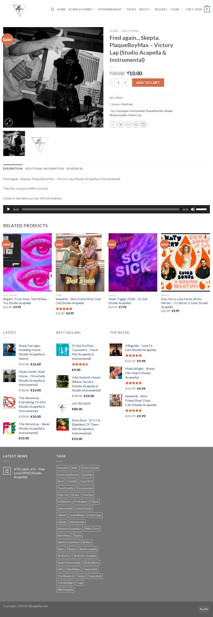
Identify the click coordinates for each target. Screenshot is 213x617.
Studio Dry (64, 555)
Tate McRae (73, 569)
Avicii (61, 481)
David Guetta (65, 488)
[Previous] (10, 77)
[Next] (96, 77)
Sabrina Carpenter (68, 542)
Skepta (168, 111)
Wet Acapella (65, 589)
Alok (74, 467)
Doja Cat (63, 495)
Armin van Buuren (68, 474)
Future (94, 501)
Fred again (122, 111)
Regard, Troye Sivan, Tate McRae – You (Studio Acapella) (26, 301)
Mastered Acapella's (70, 528)
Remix (77, 535)
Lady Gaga (95, 515)
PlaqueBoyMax (154, 111)
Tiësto (80, 576)
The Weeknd (65, 576)
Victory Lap (134, 115)
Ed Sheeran (64, 501)
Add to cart (148, 82)
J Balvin (62, 515)
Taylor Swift (90, 569)
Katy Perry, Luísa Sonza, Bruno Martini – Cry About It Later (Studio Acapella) (184, 302)
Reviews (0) (75, 168)
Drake (75, 495)
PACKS (131, 9)
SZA (60, 569)
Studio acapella (118, 115)
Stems (61, 549)
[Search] (52, 9)
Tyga (80, 582)
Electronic (130, 31)
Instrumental (137, 111)
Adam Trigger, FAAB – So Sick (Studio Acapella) (128, 301)
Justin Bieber (77, 515)
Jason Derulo (84, 508)
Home (114, 31)
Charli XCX (86, 481)
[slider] (202, 209)
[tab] (12, 168)
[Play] (8, 209)
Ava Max (87, 474)
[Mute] (193, 209)
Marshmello (77, 522)
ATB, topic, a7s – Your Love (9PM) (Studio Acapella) (29, 473)
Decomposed (85, 488)
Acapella (63, 467)
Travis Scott (95, 576)
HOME (61, 9)
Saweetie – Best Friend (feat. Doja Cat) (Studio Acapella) (78, 301)
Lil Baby (62, 522)
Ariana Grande (89, 467)
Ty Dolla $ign (65, 582)
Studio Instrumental (69, 562)
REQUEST (161, 9)
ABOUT (144, 9)
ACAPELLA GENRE (80, 9)
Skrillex (87, 542)
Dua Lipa (88, 495)
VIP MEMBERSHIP (109, 9)
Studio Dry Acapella (85, 555)
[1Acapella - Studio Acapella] (24, 9)
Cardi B (72, 481)
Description (12, 168)
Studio (72, 549)
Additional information (44, 168)
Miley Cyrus (92, 528)
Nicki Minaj (64, 535)
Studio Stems (91, 562)
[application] (106, 209)
